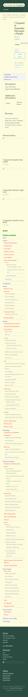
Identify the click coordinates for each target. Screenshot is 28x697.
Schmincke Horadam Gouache (13, 414)
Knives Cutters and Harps (11, 579)
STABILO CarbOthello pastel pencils (14, 539)
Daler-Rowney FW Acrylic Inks (13, 501)
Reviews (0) (7, 79)
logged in (14, 125)
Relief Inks (7, 447)
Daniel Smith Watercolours (12, 391)
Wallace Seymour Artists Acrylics (14, 352)
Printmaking (6, 430)
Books (4, 238)
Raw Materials (7, 603)
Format (17, 44)
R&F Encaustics (8, 423)
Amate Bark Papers (11, 275)
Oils (5, 361)
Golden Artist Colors (10, 343)
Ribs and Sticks (9, 576)
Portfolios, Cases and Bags (10, 618)
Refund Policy (6, 678)
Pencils (6, 466)
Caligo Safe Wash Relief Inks (12, 449)
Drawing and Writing (8, 461)
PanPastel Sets (10, 530)
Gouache (6, 412)
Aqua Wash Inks (9, 440)
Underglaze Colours (9, 606)
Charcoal (6, 519)
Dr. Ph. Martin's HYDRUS (12, 397)
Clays (5, 600)
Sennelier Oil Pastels (10, 542)
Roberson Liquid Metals (11, 354)
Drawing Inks (7, 493)
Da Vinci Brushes (9, 296)
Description (7, 74)
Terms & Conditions (8, 673)
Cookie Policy (6, 680)
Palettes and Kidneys (10, 573)
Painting (9, 15)
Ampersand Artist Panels (10, 243)
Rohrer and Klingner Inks (11, 504)
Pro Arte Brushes (9, 308)
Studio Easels (8, 331)
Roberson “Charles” (10, 382)
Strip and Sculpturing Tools (12, 591)
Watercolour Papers (11, 264)
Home (4, 15)
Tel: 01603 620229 (8, 646)
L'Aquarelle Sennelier (18, 65)
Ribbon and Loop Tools (11, 585)
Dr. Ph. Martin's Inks (10, 498)
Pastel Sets (9, 556)
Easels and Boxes (7, 609)
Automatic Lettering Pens (10, 565)
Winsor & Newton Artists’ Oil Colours (15, 363)
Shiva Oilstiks (8, 371)
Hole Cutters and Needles (11, 588)
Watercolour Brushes (9, 312)
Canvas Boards (8, 257)
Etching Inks (7, 435)
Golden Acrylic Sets (11, 348)
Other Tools (8, 596)
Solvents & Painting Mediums (12, 326)
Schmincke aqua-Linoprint (12, 457)
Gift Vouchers (6, 621)
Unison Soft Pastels (10, 551)
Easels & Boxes (8, 329)
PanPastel (7, 524)
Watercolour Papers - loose (14, 267)
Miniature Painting (10, 293)
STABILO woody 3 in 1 (12, 486)
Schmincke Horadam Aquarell (13, 400)
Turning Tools (8, 582)
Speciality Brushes (9, 317)
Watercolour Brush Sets (11, 299)
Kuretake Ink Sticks (10, 495)
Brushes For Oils (8, 288)
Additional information (10, 77)
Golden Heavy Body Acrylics (13, 345)
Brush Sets (6, 291)
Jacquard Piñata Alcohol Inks (12, 507)
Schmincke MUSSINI (10, 379)
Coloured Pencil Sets (11, 489)
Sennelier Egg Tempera (10, 421)
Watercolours (15, 15)
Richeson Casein (8, 426)
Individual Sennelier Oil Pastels (14, 544)
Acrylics (6, 338)
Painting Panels (8, 246)
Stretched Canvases (9, 251)
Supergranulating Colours (12, 405)
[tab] (14, 74)
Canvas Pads (7, 248)
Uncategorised (6, 283)
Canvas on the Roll (9, 254)
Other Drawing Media (9, 514)
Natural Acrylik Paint (10, 340)
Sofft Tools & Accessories (13, 527)
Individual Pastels (10, 553)
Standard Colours (10, 402)
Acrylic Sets (8, 357)
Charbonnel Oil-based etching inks (14, 443)
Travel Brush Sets (9, 302)
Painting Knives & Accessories (12, 323)
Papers (6, 262)
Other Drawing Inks (10, 510)
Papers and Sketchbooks (10, 260)
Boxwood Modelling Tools (12, 593)
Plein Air (7, 334)
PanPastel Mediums (11, 532)
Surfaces (5, 240)
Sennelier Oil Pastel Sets (12, 547)
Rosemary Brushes (10, 305)
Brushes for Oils (9, 385)
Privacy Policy (6, 675)
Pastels (5, 522)
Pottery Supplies (7, 569)
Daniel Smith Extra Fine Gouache (14, 417)
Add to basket (20, 56)
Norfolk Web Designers (16, 688)
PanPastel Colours (11, 535)
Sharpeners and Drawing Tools (12, 463)
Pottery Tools (7, 571)
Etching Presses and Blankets (11, 432)
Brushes (5, 286)
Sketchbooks (8, 279)
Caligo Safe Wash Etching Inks (13, 437)
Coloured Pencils (9, 469)
